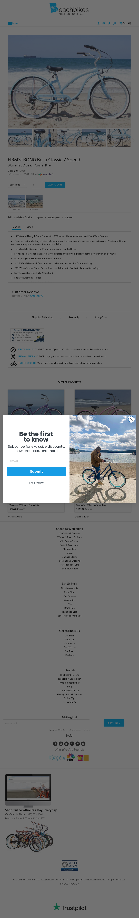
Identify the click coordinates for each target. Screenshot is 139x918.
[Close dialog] (131, 419)
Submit (36, 471)
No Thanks (36, 483)
